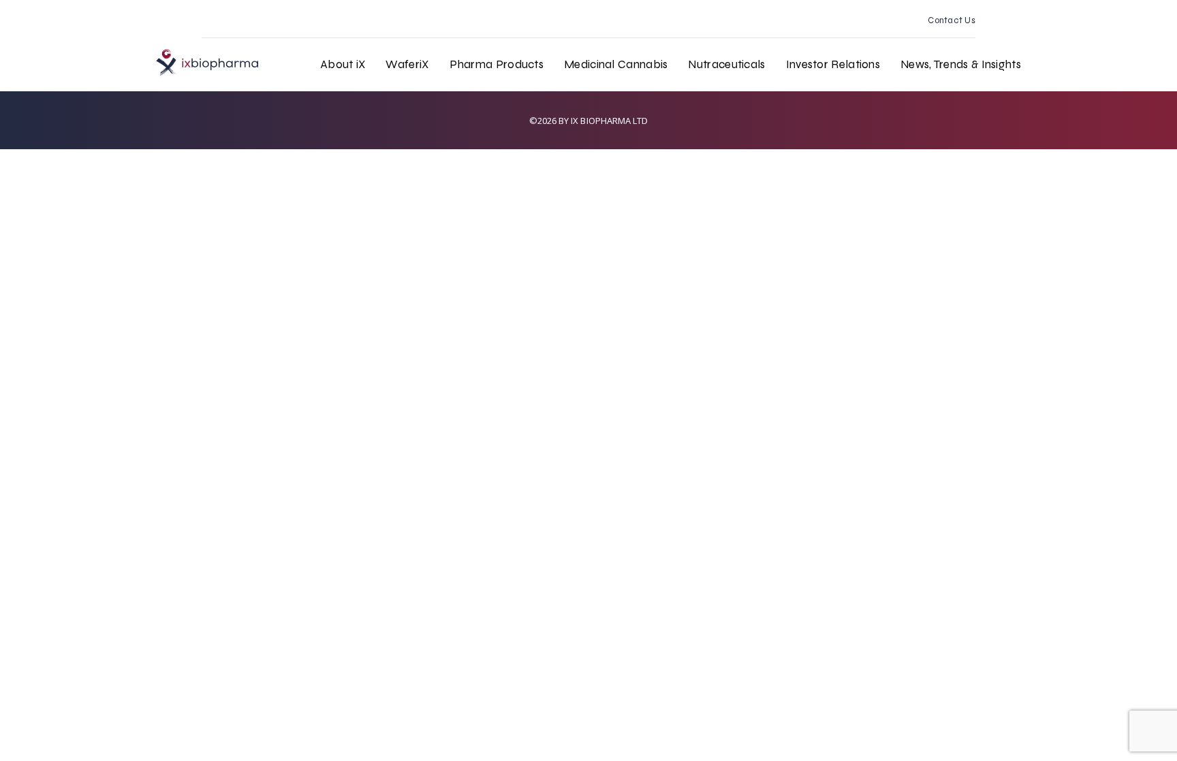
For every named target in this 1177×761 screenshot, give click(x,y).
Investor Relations (833, 64)
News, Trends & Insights (960, 64)
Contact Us (951, 20)
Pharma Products (497, 64)
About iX (342, 64)
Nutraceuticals (726, 64)
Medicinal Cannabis (616, 64)
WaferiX (407, 64)
